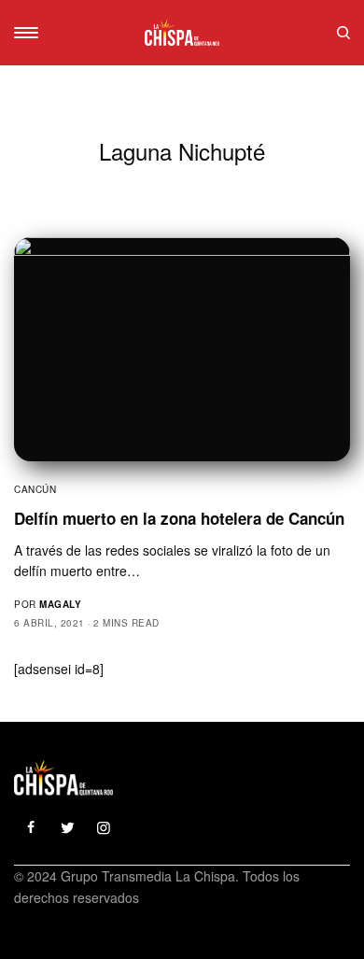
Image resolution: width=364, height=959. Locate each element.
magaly (60, 604)
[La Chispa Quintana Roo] (182, 33)
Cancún (35, 489)
